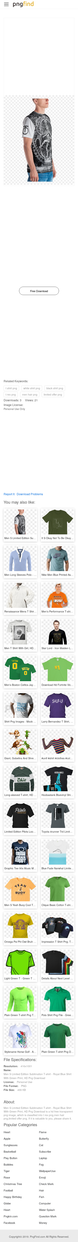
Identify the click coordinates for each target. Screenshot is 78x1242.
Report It (9, 494)
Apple (7, 1138)
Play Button (10, 1158)
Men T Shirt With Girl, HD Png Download (27, 648)
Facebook (9, 1223)
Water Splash (47, 1210)
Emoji (42, 1177)
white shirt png (31, 388)
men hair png (29, 394)
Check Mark (46, 1184)
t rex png (11, 394)
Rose (7, 1177)
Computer (45, 1203)
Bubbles (8, 1164)
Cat (41, 1145)
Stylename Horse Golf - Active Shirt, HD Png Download (35, 1051)
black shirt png (54, 388)
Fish (41, 1197)
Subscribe (45, 1151)
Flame (42, 1132)
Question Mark (48, 1216)
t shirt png (11, 388)
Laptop (43, 1158)
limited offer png (53, 394)
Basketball (10, 1151)
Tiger (7, 1171)
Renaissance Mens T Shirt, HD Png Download (30, 611)
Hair (41, 1190)
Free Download (39, 291)
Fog (41, 1164)
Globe (7, 1203)
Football (8, 1190)
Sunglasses (11, 1145)
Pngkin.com (11, 1216)
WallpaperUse (47, 1171)
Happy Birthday (13, 1197)
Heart (7, 1132)
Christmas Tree (13, 1184)
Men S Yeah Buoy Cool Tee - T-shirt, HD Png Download (36, 905)
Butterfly (44, 1138)
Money (43, 1223)
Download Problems (30, 494)
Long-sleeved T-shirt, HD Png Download (27, 795)
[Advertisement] (39, 56)
